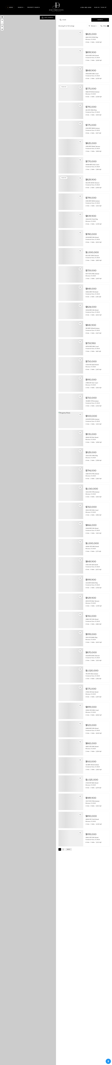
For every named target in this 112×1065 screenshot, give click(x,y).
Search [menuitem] (20, 7)
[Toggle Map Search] (2, 17)
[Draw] (2, 26)
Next (68, 849)
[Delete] (2, 29)
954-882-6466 (86, 7)
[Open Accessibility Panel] (108, 1061)
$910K (33, 545)
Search (100, 20)
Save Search (48, 17)
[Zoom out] (2, 23)
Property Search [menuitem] (33, 7)
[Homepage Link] (56, 7)
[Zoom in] (2, 20)
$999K (34, 552)
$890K (35, 549)
